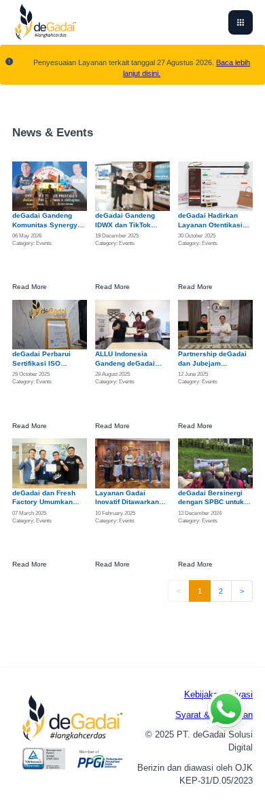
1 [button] (200, 591)
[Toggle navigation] (240, 22)
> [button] (242, 591)
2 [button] (221, 591)
